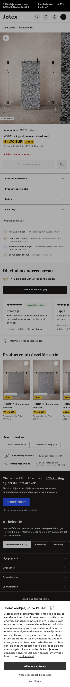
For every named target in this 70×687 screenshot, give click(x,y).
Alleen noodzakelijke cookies (35, 674)
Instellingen (35, 681)
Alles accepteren (35, 666)
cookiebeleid (26, 656)
